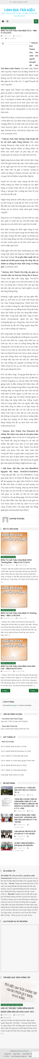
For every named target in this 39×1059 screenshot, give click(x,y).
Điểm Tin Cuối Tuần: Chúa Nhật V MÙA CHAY (7, 691)
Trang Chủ (7, 1054)
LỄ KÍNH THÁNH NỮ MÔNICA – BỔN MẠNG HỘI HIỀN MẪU (24, 844)
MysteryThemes (23, 1051)
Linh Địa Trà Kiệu (19, 10)
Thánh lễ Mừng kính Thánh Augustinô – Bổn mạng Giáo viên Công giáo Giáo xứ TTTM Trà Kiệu (25, 818)
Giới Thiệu (17, 1054)
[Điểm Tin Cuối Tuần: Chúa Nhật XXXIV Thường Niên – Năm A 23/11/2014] (19, 543)
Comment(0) (11, 38)
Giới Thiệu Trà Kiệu (29, 1054)
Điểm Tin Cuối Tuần (8, 28)
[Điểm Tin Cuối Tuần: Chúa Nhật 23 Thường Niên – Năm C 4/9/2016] (19, 596)
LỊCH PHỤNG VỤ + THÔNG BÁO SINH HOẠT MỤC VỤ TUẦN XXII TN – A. (25, 790)
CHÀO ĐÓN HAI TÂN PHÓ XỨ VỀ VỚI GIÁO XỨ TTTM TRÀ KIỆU (25, 832)
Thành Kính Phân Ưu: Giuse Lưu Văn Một (34, 691)
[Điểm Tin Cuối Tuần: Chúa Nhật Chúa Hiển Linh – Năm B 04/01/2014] (19, 649)
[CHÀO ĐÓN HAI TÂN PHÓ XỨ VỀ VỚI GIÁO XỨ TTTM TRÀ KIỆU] (7, 834)
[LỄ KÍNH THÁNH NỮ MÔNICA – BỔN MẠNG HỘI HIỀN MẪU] (7, 846)
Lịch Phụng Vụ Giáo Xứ (19, 1056)
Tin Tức (6, 1056)
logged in (15, 705)
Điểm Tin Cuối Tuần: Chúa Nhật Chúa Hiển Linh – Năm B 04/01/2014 (18, 667)
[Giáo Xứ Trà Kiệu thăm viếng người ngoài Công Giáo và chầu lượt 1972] (19, 991)
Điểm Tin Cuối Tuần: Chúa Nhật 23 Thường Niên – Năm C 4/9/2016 (18, 614)
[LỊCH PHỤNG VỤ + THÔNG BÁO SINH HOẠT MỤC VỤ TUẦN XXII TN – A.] (7, 790)
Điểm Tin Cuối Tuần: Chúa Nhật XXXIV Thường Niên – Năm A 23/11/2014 (16, 561)
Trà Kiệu (31, 795)
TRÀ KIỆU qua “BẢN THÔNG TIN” (17, 977)
